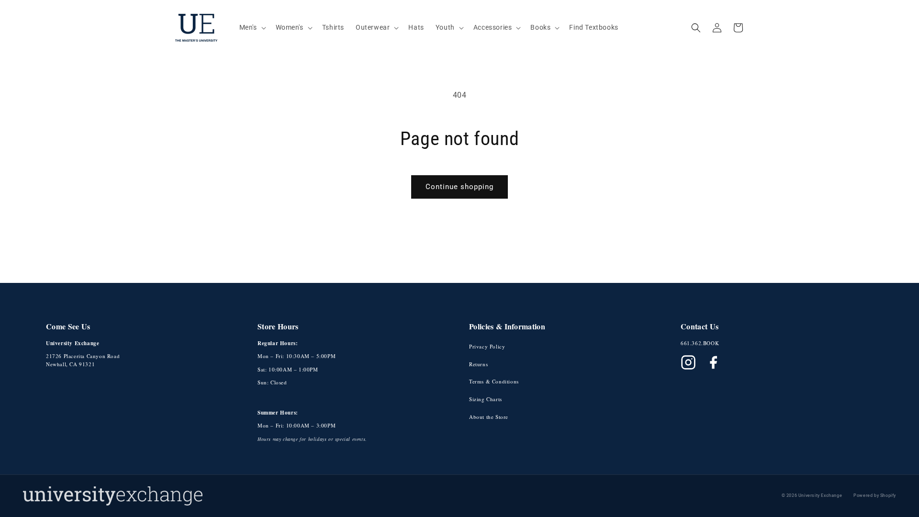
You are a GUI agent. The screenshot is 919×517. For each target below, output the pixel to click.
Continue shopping (459, 186)
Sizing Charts (485, 399)
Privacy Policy (487, 346)
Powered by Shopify (874, 495)
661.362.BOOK (700, 343)
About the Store (488, 416)
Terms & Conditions (494, 381)
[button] (252, 27)
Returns (478, 364)
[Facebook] (713, 362)
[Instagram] (688, 362)
